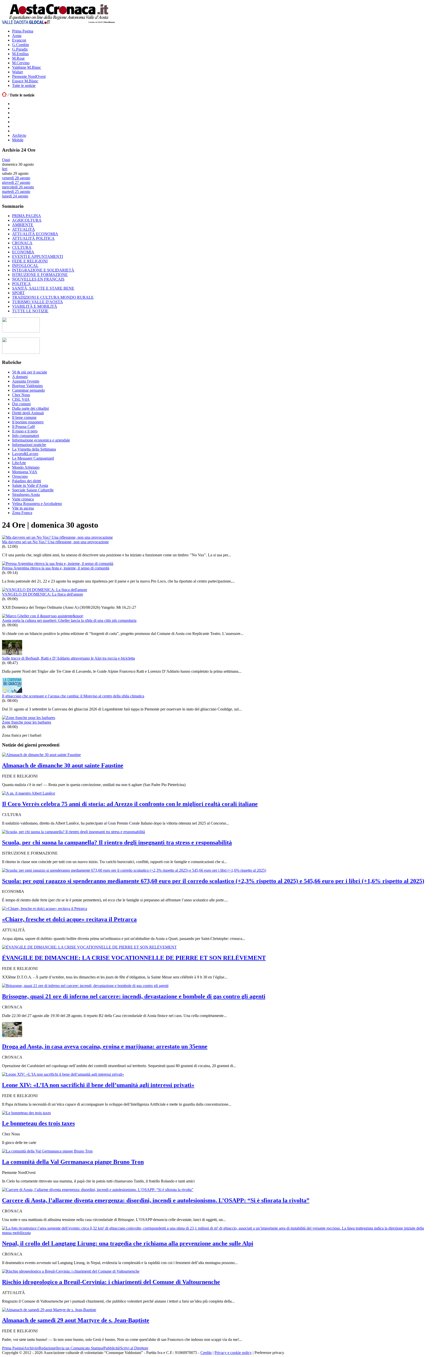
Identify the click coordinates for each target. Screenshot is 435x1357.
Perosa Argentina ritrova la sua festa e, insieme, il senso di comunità (55, 568)
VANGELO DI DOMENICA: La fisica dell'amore (42, 594)
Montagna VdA (24, 472)
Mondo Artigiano (26, 467)
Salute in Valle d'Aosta (30, 485)
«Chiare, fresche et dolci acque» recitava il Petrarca (69, 919)
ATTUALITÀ (23, 229)
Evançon (19, 40)
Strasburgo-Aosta (26, 494)
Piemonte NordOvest (29, 76)
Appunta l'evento (25, 381)
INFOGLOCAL (25, 265)
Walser (17, 72)
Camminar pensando (28, 390)
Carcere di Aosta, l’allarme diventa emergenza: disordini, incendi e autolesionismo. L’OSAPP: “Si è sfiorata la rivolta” (155, 1200)
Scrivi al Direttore (134, 1348)
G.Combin (20, 45)
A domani (20, 377)
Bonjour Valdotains (27, 386)
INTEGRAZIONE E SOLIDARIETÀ (43, 270)
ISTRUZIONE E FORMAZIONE (40, 275)
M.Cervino (20, 63)
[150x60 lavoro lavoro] (21, 331)
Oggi (6, 160)
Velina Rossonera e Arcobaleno (37, 503)
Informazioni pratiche (29, 445)
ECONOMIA (23, 252)
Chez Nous (21, 395)
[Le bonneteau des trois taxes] (26, 1113)
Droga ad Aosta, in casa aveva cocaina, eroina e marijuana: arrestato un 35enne (104, 1046)
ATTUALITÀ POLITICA (33, 238)
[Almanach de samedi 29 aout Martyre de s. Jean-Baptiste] (49, 1310)
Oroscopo (20, 476)
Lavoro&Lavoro (25, 454)
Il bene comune (24, 417)
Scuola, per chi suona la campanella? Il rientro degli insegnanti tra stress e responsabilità (117, 842)
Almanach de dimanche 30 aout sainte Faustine (62, 765)
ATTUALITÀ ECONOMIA (35, 234)
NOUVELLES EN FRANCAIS (38, 279)
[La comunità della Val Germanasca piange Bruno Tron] (47, 1151)
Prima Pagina (22, 31)
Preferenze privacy (269, 1352)
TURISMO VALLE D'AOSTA (37, 302)
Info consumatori (25, 435)
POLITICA (21, 284)
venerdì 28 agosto (16, 178)
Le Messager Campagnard (33, 458)
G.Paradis (20, 49)
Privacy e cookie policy (233, 1352)
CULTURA (21, 247)
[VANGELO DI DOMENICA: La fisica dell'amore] (44, 590)
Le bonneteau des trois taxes (38, 1123)
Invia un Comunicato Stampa (79, 1348)
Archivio (19, 135)
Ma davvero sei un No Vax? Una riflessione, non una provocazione (55, 542)
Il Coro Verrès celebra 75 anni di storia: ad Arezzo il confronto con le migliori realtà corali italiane (130, 804)
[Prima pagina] (4, 95)
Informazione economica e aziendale (41, 440)
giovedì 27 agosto (16, 182)
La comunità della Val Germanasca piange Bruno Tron (73, 1162)
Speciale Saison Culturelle (33, 490)
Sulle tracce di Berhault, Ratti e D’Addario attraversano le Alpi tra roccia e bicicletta (68, 658)
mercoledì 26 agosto (18, 187)
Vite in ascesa (23, 508)
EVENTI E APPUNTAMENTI (37, 256)
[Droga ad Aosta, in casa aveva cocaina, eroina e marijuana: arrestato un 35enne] (12, 1036)
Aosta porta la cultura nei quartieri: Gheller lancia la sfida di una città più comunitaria (69, 620)
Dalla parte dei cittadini (30, 408)
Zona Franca (22, 513)
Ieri (4, 169)
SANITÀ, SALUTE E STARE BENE (43, 288)
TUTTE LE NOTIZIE (30, 311)
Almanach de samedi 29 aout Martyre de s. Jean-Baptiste (75, 1320)
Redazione (47, 1348)
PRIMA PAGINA (26, 216)
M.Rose (18, 58)
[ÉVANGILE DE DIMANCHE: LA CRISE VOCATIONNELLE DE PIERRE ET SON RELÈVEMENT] (89, 947)
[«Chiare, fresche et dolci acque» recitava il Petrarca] (44, 908)
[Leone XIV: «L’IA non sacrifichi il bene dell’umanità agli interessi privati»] (63, 1074)
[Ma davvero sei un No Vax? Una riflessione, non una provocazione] (57, 537)
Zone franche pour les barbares (26, 722)
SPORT (18, 293)
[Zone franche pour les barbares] (28, 718)
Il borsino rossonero (28, 422)
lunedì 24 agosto (15, 196)
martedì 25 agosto (16, 191)
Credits (206, 1352)
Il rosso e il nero (25, 431)
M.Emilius (20, 54)
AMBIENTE (22, 225)
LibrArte (19, 463)
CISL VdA (21, 399)
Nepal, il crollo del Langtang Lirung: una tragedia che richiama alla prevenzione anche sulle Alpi (127, 1243)
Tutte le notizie (23, 85)
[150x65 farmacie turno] (21, 352)
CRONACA (22, 243)
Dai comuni (21, 404)
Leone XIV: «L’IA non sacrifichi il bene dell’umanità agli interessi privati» (98, 1085)
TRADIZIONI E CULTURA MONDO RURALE (53, 297)
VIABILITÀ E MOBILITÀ (34, 306)
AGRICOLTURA (27, 220)
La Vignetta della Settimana (34, 449)
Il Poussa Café (23, 426)
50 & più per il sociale (29, 372)
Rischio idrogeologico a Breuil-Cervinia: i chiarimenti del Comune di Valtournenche (111, 1282)
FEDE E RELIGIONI (30, 261)
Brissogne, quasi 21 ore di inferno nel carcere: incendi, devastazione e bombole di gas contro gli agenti (133, 996)
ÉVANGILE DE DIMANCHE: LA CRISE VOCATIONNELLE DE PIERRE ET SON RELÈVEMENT (134, 958)
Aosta (16, 35)
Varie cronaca (23, 499)
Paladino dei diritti (26, 481)
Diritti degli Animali (28, 413)
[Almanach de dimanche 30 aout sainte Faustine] (41, 755)
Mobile (17, 140)
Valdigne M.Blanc (26, 67)
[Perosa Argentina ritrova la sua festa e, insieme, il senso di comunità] (57, 563)
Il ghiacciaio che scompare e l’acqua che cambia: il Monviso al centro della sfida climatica (73, 696)
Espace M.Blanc (25, 81)
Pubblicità (111, 1348)
